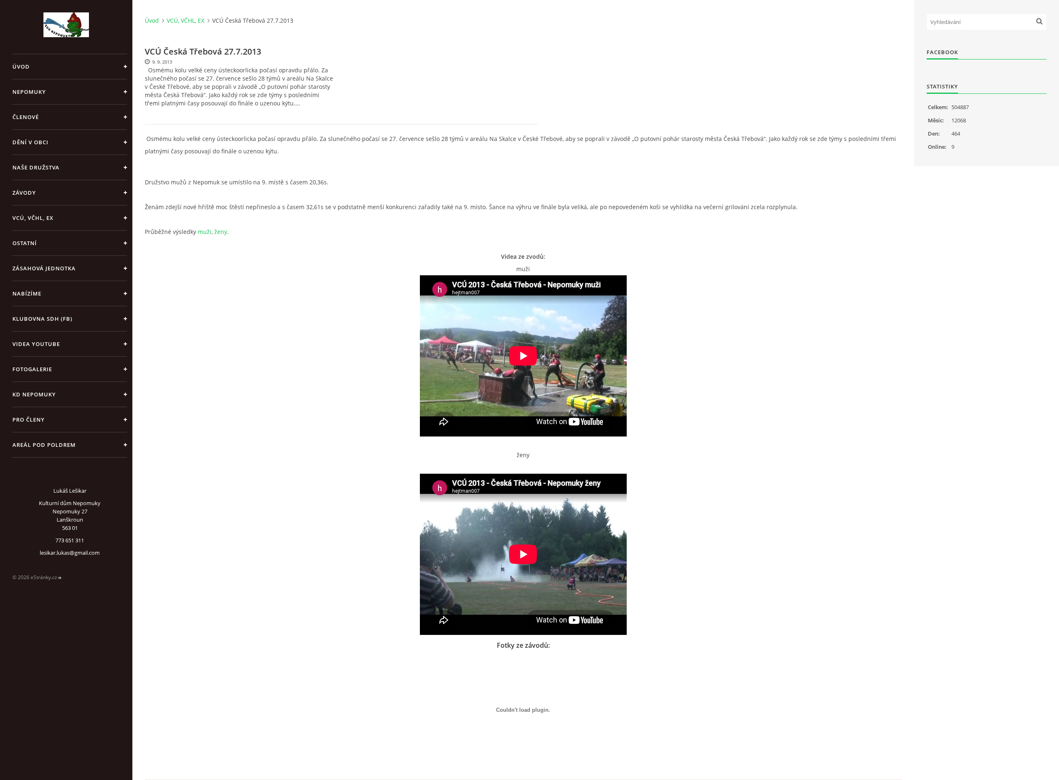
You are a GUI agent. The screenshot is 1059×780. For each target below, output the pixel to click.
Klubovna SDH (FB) (42, 318)
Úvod (21, 66)
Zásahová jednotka (44, 268)
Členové (25, 117)
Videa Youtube (36, 344)
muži (204, 232)
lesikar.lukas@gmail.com (70, 552)
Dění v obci (30, 142)
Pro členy (28, 419)
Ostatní (24, 243)
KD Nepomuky (34, 394)
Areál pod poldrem (44, 444)
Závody (24, 192)
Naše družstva (36, 167)
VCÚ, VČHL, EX (32, 218)
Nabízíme (26, 293)
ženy (220, 232)
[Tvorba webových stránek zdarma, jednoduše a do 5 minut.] (60, 577)
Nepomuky (29, 91)
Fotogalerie (32, 369)
